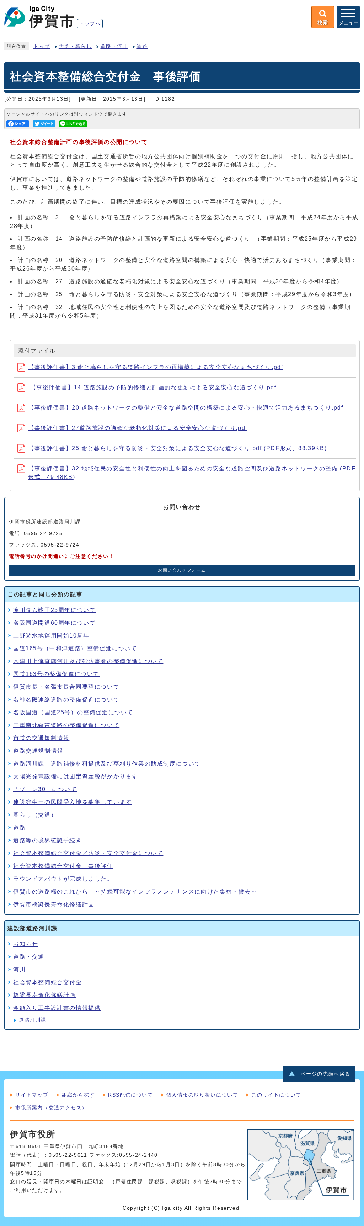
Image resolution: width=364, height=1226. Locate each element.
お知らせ (25, 944)
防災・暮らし (75, 46)
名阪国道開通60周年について (54, 623)
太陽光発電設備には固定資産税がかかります (75, 776)
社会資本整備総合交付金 (47, 982)
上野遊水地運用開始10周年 (51, 636)
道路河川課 (33, 1020)
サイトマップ (32, 1095)
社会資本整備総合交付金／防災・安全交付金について (88, 853)
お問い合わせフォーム (182, 570)
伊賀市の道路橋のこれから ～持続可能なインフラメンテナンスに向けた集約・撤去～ (135, 892)
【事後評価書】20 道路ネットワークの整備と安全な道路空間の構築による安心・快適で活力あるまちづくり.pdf (185, 408)
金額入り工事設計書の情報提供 (57, 1008)
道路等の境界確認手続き (47, 840)
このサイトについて (276, 1095)
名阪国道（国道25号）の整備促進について (73, 712)
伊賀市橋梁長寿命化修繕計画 (54, 904)
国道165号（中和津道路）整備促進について (75, 648)
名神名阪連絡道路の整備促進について (66, 700)
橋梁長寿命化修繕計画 (44, 995)
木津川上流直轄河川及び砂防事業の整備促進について (88, 661)
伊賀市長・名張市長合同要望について (66, 687)
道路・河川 (114, 46)
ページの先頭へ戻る (325, 1074)
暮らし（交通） (35, 815)
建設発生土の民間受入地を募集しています (72, 802)
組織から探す (78, 1095)
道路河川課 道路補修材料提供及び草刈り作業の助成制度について (107, 764)
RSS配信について (130, 1095)
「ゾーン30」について (45, 789)
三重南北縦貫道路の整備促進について (66, 725)
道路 (142, 46)
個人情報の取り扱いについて (202, 1095)
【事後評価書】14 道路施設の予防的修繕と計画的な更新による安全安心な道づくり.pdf (152, 387)
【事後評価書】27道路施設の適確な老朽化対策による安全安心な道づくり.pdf (137, 428)
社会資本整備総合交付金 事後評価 (63, 866)
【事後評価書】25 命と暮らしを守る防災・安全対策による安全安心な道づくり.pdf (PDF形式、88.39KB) (177, 448)
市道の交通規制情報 (41, 738)
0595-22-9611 (68, 1155)
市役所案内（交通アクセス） (51, 1107)
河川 (19, 969)
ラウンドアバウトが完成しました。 (63, 879)
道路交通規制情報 (38, 751)
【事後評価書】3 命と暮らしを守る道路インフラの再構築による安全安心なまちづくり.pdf (155, 367)
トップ (41, 46)
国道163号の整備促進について (56, 674)
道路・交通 (28, 957)
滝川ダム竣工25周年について (54, 610)
